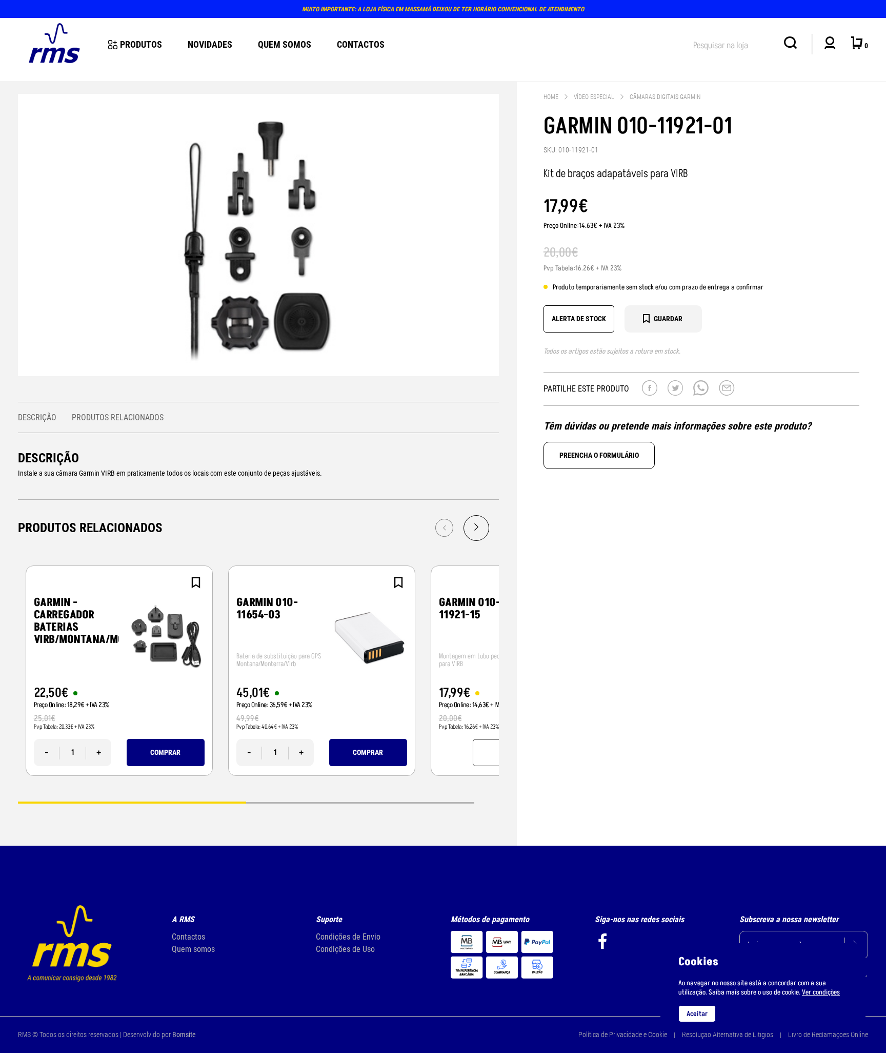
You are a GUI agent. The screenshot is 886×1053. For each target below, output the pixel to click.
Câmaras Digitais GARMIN (665, 97)
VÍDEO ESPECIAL (594, 97)
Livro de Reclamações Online (828, 1034)
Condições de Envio (348, 937)
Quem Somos (284, 44)
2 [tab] (360, 801)
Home (550, 97)
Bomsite (184, 1034)
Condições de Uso (345, 949)
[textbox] (733, 43)
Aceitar (697, 1014)
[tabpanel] (119, 671)
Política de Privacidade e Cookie (622, 1034)
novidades (210, 44)
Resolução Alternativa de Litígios (727, 1034)
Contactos (361, 44)
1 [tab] (132, 801)
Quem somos (193, 949)
